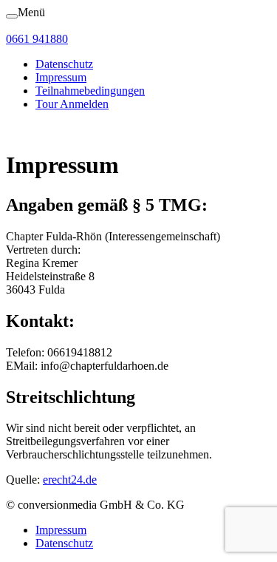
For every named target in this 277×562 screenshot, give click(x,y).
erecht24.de (70, 479)
